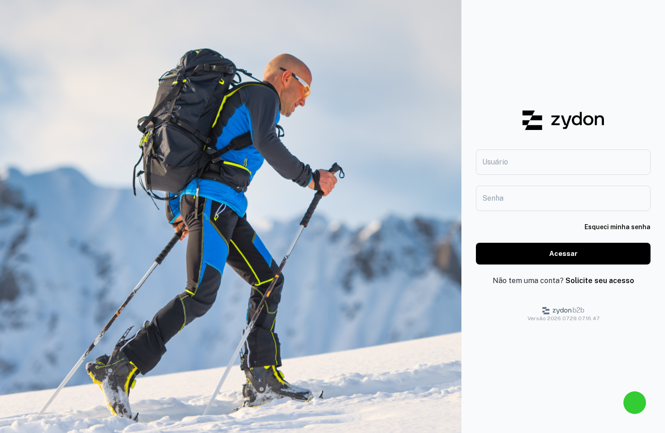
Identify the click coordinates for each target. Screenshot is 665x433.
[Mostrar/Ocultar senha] (646, 198)
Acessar (563, 253)
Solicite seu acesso (599, 280)
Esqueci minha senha (617, 227)
